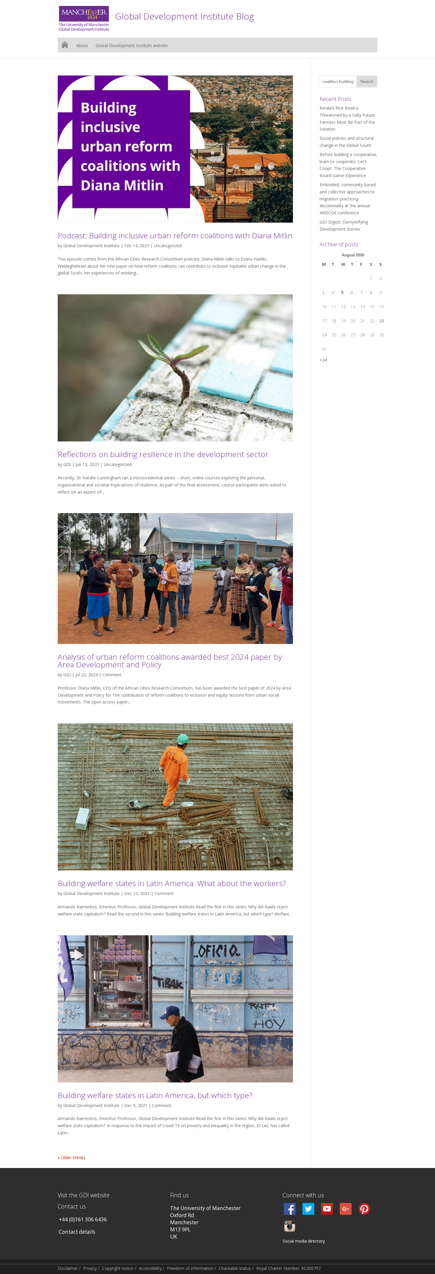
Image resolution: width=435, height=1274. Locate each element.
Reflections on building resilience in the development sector (163, 454)
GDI (67, 464)
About (82, 46)
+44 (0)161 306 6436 (83, 1219)
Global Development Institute (91, 245)
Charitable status (235, 1268)
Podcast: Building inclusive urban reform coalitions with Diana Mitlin (175, 235)
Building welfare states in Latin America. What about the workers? (172, 883)
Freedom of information (190, 1268)
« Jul (323, 359)
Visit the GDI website (83, 1195)
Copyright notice (117, 1268)
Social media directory (304, 1241)
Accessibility (150, 1268)
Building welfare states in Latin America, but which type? (155, 1095)
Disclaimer (68, 1268)
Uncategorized (168, 245)
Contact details (77, 1231)
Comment (112, 674)
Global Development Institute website (132, 46)
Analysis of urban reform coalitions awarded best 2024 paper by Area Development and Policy (170, 660)
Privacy (90, 1268)
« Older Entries (72, 1157)
